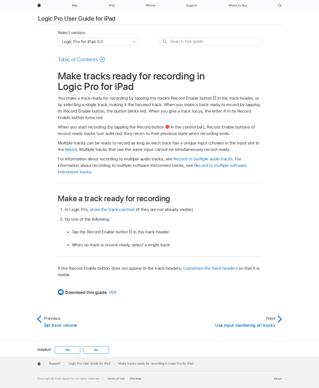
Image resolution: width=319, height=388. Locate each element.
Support (54, 363)
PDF (113, 292)
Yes (67, 350)
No (96, 350)
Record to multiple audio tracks (203, 158)
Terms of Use (116, 378)
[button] (280, 5)
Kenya (278, 378)
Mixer (70, 149)
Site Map (135, 378)
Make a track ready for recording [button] (114, 198)
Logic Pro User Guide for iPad (76, 18)
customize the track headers (210, 268)
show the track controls (112, 209)
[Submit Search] (165, 41)
